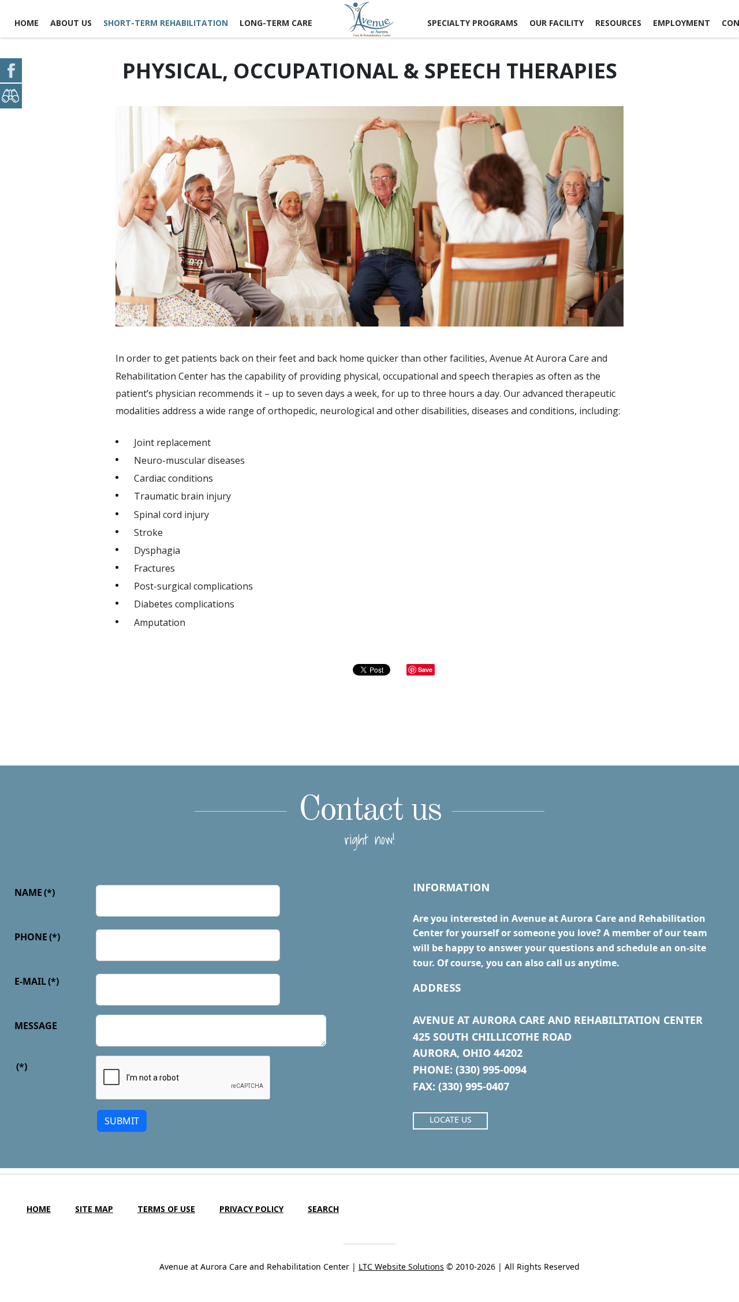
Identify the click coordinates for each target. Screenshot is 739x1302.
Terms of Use (166, 1208)
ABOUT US (71, 22)
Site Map (94, 1208)
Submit (121, 1121)
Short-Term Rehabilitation (165, 22)
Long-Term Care (276, 22)
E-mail (36, 981)
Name (34, 892)
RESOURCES (618, 22)
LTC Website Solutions (401, 1266)
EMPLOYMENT (681, 22)
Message (35, 1025)
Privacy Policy (251, 1208)
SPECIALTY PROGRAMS (472, 22)
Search (323, 1208)
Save (425, 669)
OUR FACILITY (556, 22)
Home (26, 22)
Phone (37, 936)
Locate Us (451, 1119)
